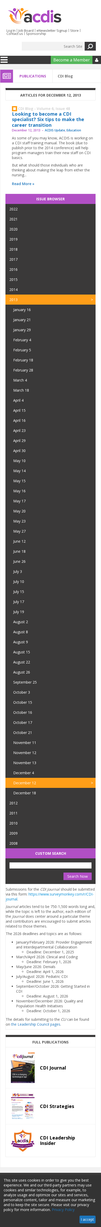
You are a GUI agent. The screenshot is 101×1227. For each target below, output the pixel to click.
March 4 (20, 380)
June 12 (19, 541)
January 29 (22, 329)
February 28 (23, 370)
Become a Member (71, 60)
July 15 (18, 591)
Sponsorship (36, 33)
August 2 (20, 621)
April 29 (19, 440)
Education (74, 130)
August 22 (21, 662)
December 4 (23, 772)
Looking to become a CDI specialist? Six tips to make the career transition (48, 119)
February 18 (23, 360)
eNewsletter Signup (52, 30)
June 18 (19, 551)
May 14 (19, 470)
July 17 (18, 601)
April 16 (19, 420)
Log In (11, 30)
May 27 (19, 531)
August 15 (21, 652)
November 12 (24, 752)
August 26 (21, 672)
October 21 (22, 732)
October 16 (22, 712)
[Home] (34, 16)
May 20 (19, 511)
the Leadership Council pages (35, 1024)
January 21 (22, 319)
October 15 (22, 702)
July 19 (18, 611)
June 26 (19, 561)
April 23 (19, 430)
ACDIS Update (55, 130)
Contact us (14, 33)
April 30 (19, 450)
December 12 (24, 782)
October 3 (21, 692)
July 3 (17, 571)
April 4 (18, 400)
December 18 (24, 792)
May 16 (19, 490)
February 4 (22, 339)
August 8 (20, 631)
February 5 (22, 349)
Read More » (23, 183)
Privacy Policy (63, 1209)
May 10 (19, 460)
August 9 (20, 641)
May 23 (19, 521)
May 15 (19, 480)
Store (74, 30)
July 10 (18, 581)
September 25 (25, 682)
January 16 (22, 309)
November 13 (24, 762)
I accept (87, 1219)
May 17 (19, 500)
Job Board (26, 30)
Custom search (50, 853)
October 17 (22, 722)
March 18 (21, 390)
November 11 (24, 742)
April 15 (19, 410)
